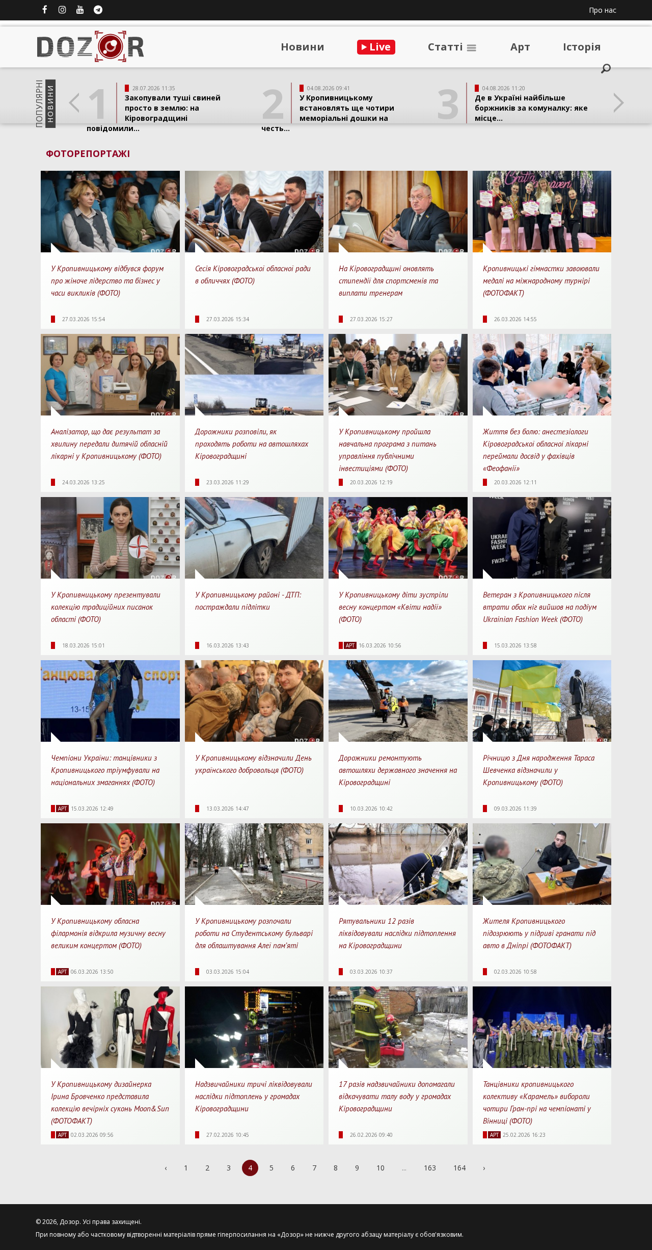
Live (379, 47)
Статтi (447, 47)
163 (430, 1168)
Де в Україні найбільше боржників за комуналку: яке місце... (531, 108)
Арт (520, 47)
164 (459, 1168)
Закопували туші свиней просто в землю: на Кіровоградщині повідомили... (154, 113)
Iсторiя (582, 47)
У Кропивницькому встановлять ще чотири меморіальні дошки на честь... (327, 113)
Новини (302, 47)
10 (380, 1168)
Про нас (602, 10)
